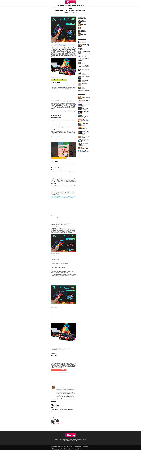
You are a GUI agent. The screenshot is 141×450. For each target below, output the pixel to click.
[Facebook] (68, 14)
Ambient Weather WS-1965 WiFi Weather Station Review (57, 382)
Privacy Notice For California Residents (55, 446)
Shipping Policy (73, 445)
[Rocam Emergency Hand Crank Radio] (79, 56)
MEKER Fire (61, 88)
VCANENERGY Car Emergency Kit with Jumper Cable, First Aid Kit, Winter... (86, 105)
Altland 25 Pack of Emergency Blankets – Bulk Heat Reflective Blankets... (86, 137)
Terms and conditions (81, 445)
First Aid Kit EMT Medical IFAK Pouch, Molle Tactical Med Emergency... (86, 151)
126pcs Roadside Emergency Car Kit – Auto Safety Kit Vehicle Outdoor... (85, 109)
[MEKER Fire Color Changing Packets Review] (55, 406)
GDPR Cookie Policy (61, 446)
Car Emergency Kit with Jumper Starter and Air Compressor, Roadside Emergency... (86, 148)
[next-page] (52, 427)
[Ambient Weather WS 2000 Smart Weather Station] (79, 66)
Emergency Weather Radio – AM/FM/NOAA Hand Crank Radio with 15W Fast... (85, 112)
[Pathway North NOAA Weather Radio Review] (79, 77)
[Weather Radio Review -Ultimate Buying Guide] (70, 2)
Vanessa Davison (66, 12)
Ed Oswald (82, 20)
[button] (89, 5)
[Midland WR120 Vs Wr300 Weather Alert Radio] (80, 91)
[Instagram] (58, 398)
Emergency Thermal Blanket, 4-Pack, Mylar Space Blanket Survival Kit (86, 101)
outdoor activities (54, 179)
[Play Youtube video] (63, 149)
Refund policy (77, 445)
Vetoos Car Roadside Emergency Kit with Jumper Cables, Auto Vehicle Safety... (86, 124)
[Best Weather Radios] (80, 45)
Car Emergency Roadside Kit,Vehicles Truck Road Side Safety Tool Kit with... (85, 120)
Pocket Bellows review (70, 409)
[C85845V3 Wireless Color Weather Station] (79, 80)
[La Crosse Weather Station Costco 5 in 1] (79, 42)
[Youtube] (63, 398)
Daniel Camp (83, 17)
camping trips (57, 101)
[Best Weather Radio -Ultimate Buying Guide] (70, 436)
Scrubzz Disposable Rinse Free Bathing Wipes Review (70, 382)
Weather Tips (74, 5)
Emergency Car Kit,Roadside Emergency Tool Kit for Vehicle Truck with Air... (86, 140)
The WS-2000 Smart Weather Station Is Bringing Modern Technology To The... (85, 66)
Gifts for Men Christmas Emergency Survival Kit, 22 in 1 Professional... (86, 144)
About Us (78, 5)
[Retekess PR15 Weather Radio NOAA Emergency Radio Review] (79, 63)
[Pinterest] (71, 14)
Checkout (88, 446)
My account (58, 445)
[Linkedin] (59, 398)
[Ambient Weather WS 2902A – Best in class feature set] (80, 70)
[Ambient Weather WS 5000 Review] (80, 59)
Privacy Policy (67, 445)
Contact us (82, 5)
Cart (51, 447)
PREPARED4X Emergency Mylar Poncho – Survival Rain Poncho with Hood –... (86, 97)
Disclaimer (55, 445)
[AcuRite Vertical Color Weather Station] (79, 73)
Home (58, 5)
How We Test (52, 445)
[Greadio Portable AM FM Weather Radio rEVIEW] (80, 49)
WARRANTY (70, 445)
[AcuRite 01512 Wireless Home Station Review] (79, 52)
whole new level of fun (56, 89)
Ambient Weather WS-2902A (85, 69)
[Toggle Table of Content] (58, 85)
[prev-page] (51, 427)
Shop (83, 446)
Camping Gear (62, 5)
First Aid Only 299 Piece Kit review (72, 417)
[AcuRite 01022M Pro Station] (79, 84)
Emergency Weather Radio (67, 446)
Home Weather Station (68, 5)
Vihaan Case (83, 33)
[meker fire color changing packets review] (63, 29)
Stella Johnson (83, 27)
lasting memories (55, 140)
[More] (73, 14)
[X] (69, 14)
